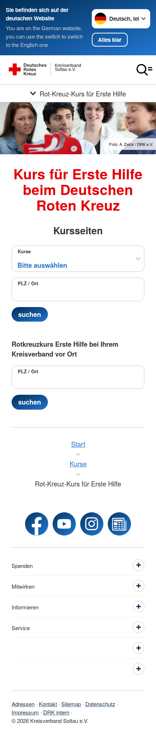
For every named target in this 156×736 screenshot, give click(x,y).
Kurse (24, 251)
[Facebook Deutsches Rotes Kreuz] (36, 524)
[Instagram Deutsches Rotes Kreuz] (91, 524)
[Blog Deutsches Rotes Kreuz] (119, 524)
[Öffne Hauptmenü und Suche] (144, 70)
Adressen (23, 704)
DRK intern (56, 712)
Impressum (25, 712)
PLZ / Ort (28, 283)
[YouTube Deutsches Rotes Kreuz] (64, 524)
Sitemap (71, 704)
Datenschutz (100, 704)
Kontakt (48, 704)
